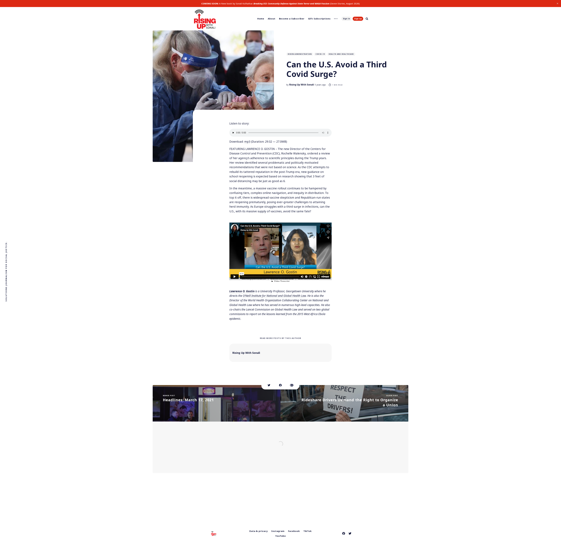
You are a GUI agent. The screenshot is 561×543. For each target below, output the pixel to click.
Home (260, 18)
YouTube (280, 535)
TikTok (307, 531)
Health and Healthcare (341, 54)
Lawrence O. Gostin (241, 291)
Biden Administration (300, 54)
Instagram (277, 531)
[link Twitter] (350, 533)
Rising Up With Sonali (301, 84)
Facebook (294, 531)
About (271, 18)
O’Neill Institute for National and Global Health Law (274, 296)
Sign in (346, 18)
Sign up (358, 18)
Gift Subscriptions (319, 18)
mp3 (247, 141)
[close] (557, 3)
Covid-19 (320, 54)
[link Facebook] (343, 533)
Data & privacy (258, 531)
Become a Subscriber (291, 18)
